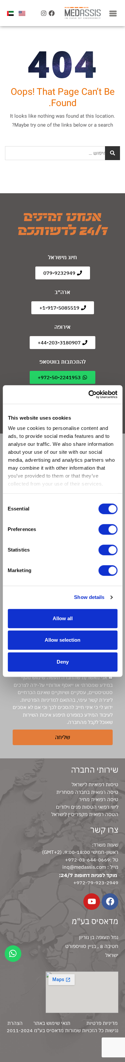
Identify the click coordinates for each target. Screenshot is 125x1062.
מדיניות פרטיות (102, 1023)
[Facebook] (52, 13)
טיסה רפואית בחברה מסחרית (87, 792)
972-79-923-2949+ (95, 882)
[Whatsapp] (13, 953)
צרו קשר (104, 829)
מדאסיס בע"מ (95, 921)
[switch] (107, 529)
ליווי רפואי (107, 807)
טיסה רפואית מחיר (98, 799)
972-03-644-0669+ (87, 859)
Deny (63, 662)
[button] (112, 13)
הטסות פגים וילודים (76, 807)
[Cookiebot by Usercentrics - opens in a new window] (89, 394)
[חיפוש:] (62, 153)
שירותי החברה (94, 769)
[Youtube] (91, 901)
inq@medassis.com (84, 867)
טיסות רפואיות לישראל (95, 784)
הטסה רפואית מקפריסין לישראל (84, 814)
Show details (89, 597)
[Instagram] (43, 13)
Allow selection (62, 640)
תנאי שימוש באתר (51, 1023)
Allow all (63, 618)
